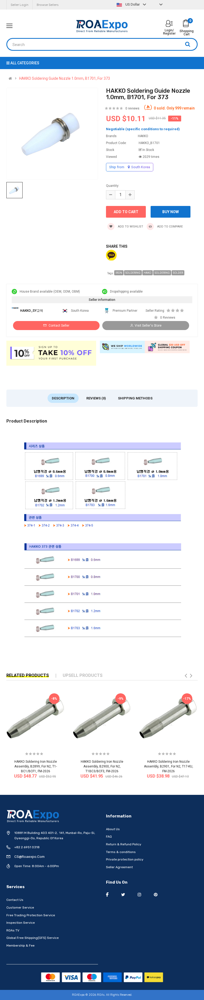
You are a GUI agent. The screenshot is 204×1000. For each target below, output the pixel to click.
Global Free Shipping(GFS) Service (32, 938)
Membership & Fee (20, 945)
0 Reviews (167, 317)
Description (63, 398)
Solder (178, 272)
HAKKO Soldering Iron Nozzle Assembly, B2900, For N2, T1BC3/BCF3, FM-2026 (102, 766)
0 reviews (132, 108)
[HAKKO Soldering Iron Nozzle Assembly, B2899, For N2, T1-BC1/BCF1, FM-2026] (35, 717)
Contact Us (14, 900)
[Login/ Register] (169, 24)
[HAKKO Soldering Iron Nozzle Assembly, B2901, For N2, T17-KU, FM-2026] (168, 717)
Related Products (27, 675)
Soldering (133, 272)
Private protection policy (124, 859)
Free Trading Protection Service (30, 915)
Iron (119, 272)
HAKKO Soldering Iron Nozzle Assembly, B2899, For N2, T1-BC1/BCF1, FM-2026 (35, 766)
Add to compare (169, 226)
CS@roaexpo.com (29, 857)
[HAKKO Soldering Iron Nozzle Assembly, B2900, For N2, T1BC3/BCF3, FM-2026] (102, 717)
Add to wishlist (130, 226)
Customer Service (20, 907)
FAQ (109, 836)
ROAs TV (12, 930)
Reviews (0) (96, 398)
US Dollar (133, 4)
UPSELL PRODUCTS (83, 675)
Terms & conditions (121, 852)
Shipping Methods (135, 398)
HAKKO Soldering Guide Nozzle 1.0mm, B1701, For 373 (64, 78)
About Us (113, 829)
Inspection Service (20, 923)
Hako (147, 272)
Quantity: (112, 186)
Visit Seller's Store (148, 325)
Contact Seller (58, 325)
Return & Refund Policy (123, 844)
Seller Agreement (119, 867)
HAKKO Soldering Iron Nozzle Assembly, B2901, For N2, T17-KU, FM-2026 (168, 766)
